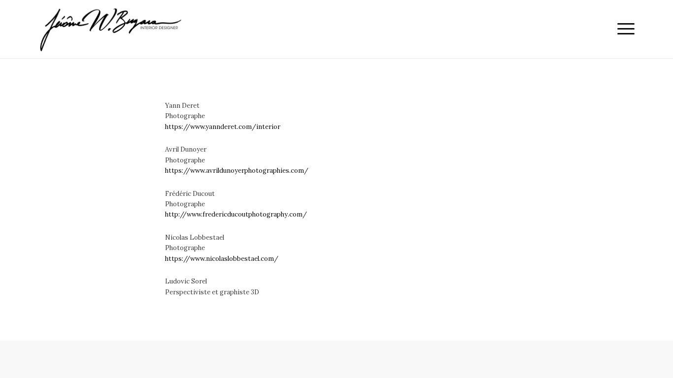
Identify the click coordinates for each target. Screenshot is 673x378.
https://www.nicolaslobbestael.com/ (221, 258)
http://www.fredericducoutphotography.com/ (236, 214)
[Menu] (623, 29)
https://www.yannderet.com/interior (222, 127)
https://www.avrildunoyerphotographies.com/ (236, 170)
